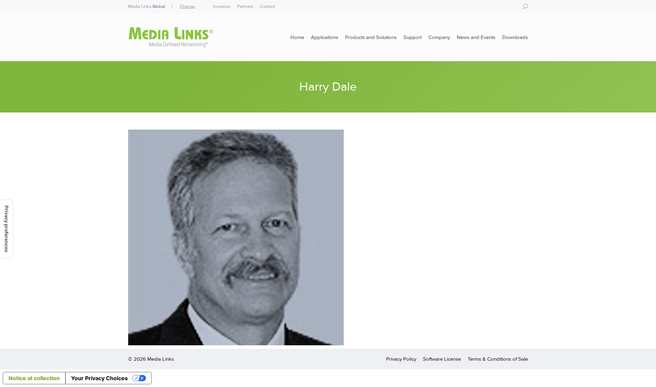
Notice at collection (34, 378)
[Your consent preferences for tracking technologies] (6, 229)
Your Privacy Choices (99, 378)
